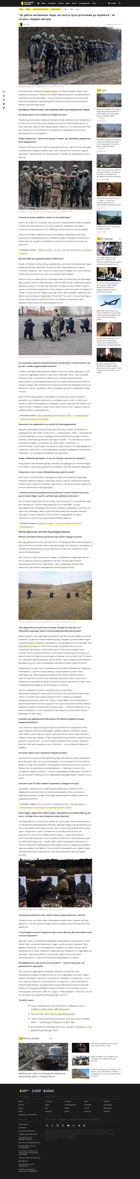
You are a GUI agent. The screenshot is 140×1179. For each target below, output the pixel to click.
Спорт (67, 1111)
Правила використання (28, 1134)
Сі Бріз (55, 991)
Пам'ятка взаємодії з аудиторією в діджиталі (28, 1170)
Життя (77, 9)
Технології (108, 1108)
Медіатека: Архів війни (27, 1115)
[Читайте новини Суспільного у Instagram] (63, 1125)
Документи (23, 1161)
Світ (46, 1108)
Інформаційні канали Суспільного (27, 1147)
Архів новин (23, 1124)
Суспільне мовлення (27, 1131)
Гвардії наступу (50, 91)
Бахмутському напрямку (32, 643)
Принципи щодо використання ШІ (26, 1138)
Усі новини (52, 3)
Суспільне (26, 24)
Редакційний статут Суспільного (27, 1165)
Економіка (108, 1105)
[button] (3, 91)
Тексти (74, 3)
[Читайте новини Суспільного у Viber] (74, 1125)
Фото (94, 3)
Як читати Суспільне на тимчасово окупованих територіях (28, 1152)
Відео (68, 3)
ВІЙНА (21, 9)
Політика (87, 1105)
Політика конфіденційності (30, 1143)
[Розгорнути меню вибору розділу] (38, 3)
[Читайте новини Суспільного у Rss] (47, 1125)
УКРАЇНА (28, 9)
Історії (86, 1108)
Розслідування (84, 3)
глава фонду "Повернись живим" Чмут (57, 1022)
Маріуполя (45, 296)
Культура (87, 1111)
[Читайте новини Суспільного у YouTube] (68, 1125)
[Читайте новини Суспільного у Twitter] (58, 1125)
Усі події (48, 1101)
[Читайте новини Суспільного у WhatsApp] (84, 1125)
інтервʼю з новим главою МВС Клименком (50, 1009)
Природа (48, 1111)
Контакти (22, 1128)
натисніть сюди (71, 1138)
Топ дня (68, 1101)
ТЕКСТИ (65, 9)
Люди (67, 1108)
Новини (107, 1111)
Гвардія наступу (55, 9)
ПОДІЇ (71, 9)
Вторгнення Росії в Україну (40, 9)
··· (101, 3)
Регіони (61, 3)
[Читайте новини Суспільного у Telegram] (79, 1125)
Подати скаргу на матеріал (29, 1158)
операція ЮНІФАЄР (39, 988)
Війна (43, 3)
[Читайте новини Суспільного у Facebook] (52, 1125)
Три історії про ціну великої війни (59, 1014)
